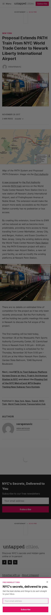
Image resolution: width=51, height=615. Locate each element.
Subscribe (25, 609)
